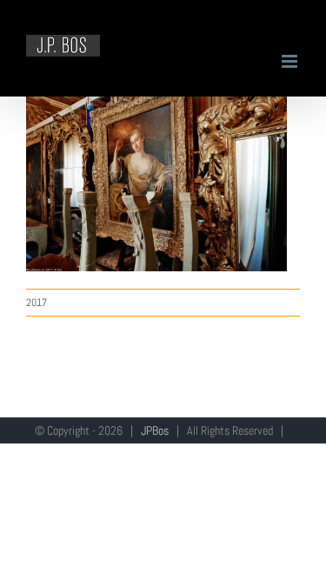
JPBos (155, 430)
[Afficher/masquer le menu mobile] (291, 61)
